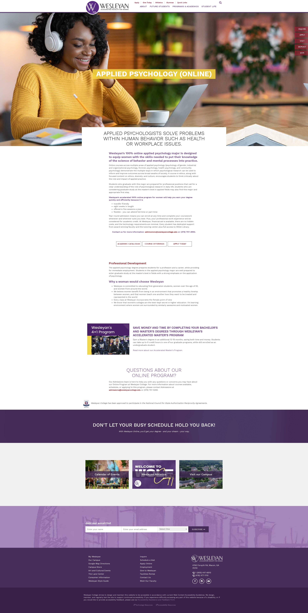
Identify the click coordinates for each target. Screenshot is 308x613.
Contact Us (145, 577)
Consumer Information (99, 577)
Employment (146, 567)
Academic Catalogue (129, 244)
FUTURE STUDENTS (160, 6)
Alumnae (170, 2)
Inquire (143, 557)
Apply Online (146, 564)
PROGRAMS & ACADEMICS (186, 6)
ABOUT (143, 6)
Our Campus (94, 560)
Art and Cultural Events (99, 571)
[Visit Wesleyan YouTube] (208, 581)
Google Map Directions (99, 564)
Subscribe (197, 529)
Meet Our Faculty (148, 581)
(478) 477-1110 (201, 575)
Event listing (92, 468)
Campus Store (95, 567)
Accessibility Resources (167, 605)
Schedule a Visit (147, 560)
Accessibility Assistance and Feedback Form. (156, 600)
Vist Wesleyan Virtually (191, 462)
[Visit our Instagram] (201, 581)
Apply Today (179, 244)
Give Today (147, 2)
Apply (137, 2)
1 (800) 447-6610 (203, 573)
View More (138, 462)
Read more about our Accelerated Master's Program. (158, 350)
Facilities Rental (147, 574)
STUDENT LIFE (209, 6)
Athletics (159, 2)
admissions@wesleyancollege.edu (161, 232)
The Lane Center (96, 574)
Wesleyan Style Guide (98, 581)
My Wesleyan (94, 557)
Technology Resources (144, 605)
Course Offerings (154, 244)
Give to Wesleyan (148, 571)
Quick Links (182, 2)
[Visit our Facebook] (194, 581)
